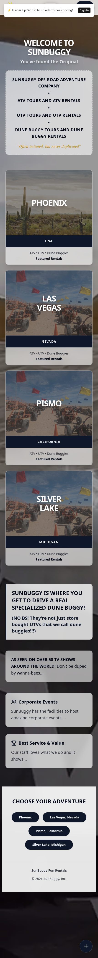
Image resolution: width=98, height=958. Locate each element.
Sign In (84, 10)
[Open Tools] (86, 946)
